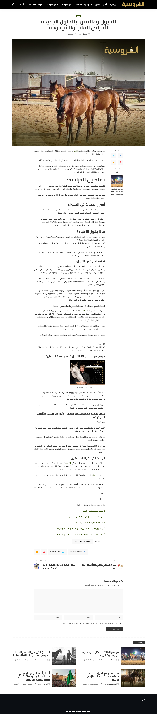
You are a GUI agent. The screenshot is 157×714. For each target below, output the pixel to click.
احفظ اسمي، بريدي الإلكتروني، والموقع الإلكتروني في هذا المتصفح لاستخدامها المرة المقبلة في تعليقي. (90, 623)
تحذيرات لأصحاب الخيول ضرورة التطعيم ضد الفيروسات (85, 516)
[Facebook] (23, 4)
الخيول (75, 151)
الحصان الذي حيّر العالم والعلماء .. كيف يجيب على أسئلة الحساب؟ (31, 654)
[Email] (113, 162)
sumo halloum (82, 34)
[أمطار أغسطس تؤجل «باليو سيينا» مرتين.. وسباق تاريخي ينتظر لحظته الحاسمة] (64, 678)
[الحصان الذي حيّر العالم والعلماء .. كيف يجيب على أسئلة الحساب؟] (64, 656)
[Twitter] (21, 4)
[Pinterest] (120, 162)
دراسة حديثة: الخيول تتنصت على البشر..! (90, 522)
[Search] (13, 4)
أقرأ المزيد (86, 659)
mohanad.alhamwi (110, 660)
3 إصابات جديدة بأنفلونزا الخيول (93, 511)
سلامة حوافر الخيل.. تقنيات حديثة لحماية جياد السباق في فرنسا (102, 676)
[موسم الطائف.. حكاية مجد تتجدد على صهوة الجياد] (117, 181)
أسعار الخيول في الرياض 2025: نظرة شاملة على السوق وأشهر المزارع (79, 534)
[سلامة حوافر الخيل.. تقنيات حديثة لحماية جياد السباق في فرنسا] (133, 678)
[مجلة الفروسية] (133, 4)
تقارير (78, 16)
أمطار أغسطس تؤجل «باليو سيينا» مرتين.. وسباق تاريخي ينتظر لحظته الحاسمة (33, 676)
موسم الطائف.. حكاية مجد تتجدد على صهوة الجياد (117, 191)
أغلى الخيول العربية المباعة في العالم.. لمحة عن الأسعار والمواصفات (79, 528)
